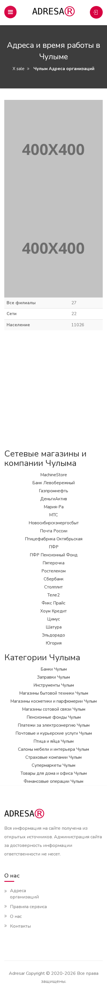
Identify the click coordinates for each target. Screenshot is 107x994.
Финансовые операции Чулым (53, 781)
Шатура (54, 627)
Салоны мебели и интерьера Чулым (53, 749)
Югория (54, 643)
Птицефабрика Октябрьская (53, 539)
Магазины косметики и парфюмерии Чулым (53, 701)
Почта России (53, 531)
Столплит (53, 587)
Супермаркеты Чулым (53, 765)
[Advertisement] (53, 389)
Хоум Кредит (53, 611)
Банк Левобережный (53, 483)
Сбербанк (54, 579)
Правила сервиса (28, 907)
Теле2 (53, 595)
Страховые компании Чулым (53, 757)
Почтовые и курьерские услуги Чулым (53, 733)
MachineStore (53, 475)
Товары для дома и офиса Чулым (54, 773)
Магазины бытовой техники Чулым (53, 693)
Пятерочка (53, 563)
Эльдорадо (53, 635)
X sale (19, 69)
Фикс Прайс (53, 603)
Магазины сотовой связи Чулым (53, 709)
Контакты (20, 926)
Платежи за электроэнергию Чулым (54, 725)
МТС (53, 515)
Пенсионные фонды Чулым (54, 717)
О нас (16, 916)
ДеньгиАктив (53, 499)
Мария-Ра (54, 507)
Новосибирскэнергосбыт (54, 523)
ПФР (53, 547)
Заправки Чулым (53, 677)
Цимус (53, 619)
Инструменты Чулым (53, 685)
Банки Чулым (54, 669)
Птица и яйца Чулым (53, 741)
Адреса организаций (24, 894)
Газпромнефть (53, 491)
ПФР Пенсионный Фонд (54, 555)
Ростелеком (53, 571)
